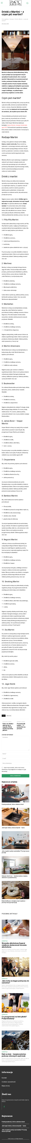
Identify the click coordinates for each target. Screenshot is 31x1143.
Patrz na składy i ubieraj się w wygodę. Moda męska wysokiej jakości (8, 727)
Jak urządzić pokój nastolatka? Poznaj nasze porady (14, 1130)
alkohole (8, 715)
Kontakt (4, 1078)
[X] (15, 28)
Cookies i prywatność (9, 1082)
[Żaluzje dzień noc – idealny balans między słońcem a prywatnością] (15, 865)
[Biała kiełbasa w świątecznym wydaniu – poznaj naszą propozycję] (15, 890)
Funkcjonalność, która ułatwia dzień (13, 804)
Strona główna (5, 19)
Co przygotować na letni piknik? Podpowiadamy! (14, 1018)
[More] (27, 28)
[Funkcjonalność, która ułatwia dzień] (15, 793)
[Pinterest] (19, 28)
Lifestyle (12, 19)
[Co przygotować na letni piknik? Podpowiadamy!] (15, 1003)
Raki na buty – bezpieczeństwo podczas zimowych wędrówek (14, 1055)
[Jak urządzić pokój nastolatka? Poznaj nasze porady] (15, 840)
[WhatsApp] (23, 28)
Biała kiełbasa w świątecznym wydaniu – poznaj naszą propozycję (14, 901)
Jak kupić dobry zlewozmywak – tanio (13, 827)
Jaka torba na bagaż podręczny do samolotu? (15, 982)
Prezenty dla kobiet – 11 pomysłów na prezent (21, 726)
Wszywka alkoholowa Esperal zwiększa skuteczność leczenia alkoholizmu (14, 945)
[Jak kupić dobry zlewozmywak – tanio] (15, 817)
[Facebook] (11, 28)
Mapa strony (6, 1086)
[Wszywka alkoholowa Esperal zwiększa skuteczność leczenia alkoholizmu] (15, 929)
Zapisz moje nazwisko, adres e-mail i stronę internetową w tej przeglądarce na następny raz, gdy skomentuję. (14, 769)
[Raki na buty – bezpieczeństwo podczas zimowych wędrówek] (15, 1040)
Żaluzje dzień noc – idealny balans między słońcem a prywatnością (14, 876)
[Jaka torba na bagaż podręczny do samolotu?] (15, 967)
